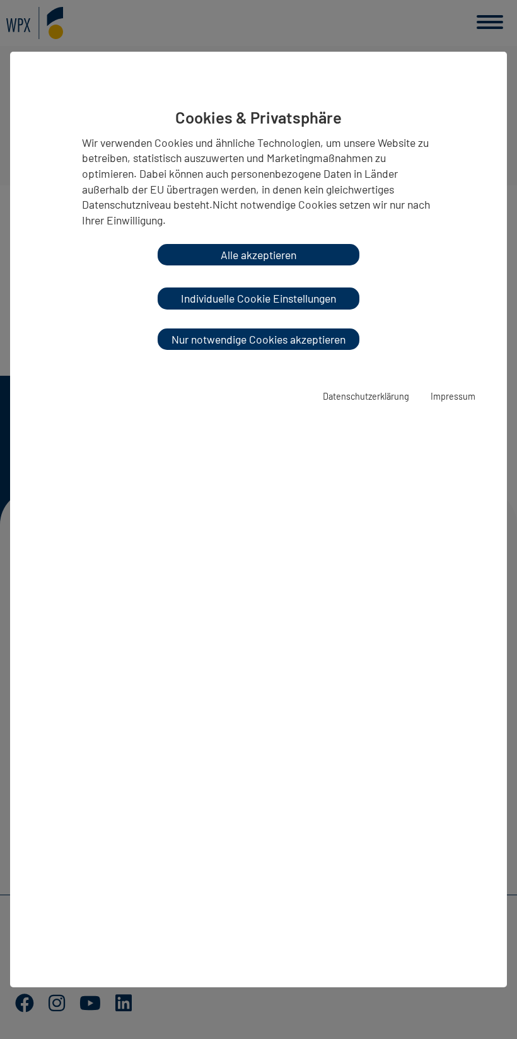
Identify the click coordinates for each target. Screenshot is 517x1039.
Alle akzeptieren (258, 255)
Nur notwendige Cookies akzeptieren (258, 339)
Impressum (453, 396)
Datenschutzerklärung (366, 396)
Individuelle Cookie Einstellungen (258, 298)
